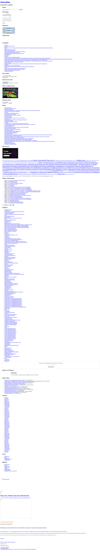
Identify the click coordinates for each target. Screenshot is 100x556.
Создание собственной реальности (11, 317)
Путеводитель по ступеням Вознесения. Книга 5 (13, 302)
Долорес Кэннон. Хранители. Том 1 (51, 161)
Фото (5, 347)
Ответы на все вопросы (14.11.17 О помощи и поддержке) (15, 51)
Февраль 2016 (7, 411)
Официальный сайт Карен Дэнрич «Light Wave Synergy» (15, 69)
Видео (72, 160)
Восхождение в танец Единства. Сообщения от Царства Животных (17, 225)
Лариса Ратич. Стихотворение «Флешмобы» (12, 129)
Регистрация (7, 456)
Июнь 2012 (7, 451)
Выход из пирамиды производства (11, 229)
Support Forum (7, 467)
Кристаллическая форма (9, 264)
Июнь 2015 (7, 418)
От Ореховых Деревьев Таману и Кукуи (12, 113)
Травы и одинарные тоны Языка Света (11, 387)
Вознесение (74, 160)
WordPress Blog (7, 469)
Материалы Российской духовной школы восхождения (14, 274)
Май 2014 (6, 430)
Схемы (6, 67)
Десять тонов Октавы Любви (10, 50)
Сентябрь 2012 (7, 449)
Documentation (7, 464)
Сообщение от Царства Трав (10, 320)
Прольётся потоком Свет (9, 142)
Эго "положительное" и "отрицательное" (12, 356)
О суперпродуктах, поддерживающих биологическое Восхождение (16, 123)
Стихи (6, 325)
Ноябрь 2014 (7, 424)
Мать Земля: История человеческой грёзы (12, 52)
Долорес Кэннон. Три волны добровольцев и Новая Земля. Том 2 (16, 242)
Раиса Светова (7, 308)
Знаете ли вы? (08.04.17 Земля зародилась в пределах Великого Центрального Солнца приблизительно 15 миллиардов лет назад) (28, 58)
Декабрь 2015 (7, 413)
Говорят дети (7, 232)
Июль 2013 (6, 439)
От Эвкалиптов (7, 118)
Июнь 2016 (7, 407)
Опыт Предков (7, 288)
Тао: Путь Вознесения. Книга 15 (10, 333)
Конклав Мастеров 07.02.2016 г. (10, 49)
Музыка (6, 277)
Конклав (6, 263)
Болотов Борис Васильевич (9, 216)
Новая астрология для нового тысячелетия (17, 193)
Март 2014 (6, 432)
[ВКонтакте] (10, 205)
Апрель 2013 (7, 442)
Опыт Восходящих (48, 170)
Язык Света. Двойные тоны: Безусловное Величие (14, 495)
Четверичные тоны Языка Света (10, 353)
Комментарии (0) (27, 497)
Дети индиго (7, 235)
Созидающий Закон (8, 318)
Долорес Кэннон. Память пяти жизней (11, 240)
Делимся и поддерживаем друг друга (11, 234)
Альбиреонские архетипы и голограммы (26, 160)
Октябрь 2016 (7, 405)
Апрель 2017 (7, 399)
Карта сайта (7, 55)
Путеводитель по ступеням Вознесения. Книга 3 (13, 300)
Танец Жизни (7, 326)
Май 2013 (6, 441)
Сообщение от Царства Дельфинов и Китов (44, 172)
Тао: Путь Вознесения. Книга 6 (10, 336)
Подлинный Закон (8, 62)
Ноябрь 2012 (7, 447)
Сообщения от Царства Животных (82, 172)
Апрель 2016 (7, 409)
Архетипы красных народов (10, 212)
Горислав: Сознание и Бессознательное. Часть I (19, 192)
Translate (10, 103)
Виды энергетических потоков (10, 219)
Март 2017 (6, 400)
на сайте (5, 81)
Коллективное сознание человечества (11, 262)
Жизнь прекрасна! (8, 251)
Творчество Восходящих (9, 340)
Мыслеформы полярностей (9, 278)
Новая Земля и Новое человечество (11, 284)
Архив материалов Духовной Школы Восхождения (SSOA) (15, 68)
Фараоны (6, 346)
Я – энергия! (7, 359)
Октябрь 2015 (7, 415)
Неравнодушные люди (9, 282)
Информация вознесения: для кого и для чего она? (13, 388)
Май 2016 (6, 408)
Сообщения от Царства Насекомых (24, 174)
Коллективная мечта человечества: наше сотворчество (14, 53)
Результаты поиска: (5, 9)
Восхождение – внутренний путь (10, 114)
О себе (6, 48)
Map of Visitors (5, 77)
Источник (2, 538)
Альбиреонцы (7, 210)
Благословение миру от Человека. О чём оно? (13, 115)
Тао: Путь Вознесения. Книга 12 (10, 331)
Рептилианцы (7, 310)
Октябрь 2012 (7, 448)
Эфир (6, 358)
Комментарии (33, 549)
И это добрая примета (8, 254)
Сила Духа (6, 313)
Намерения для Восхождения (10, 279)
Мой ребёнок (5, 2)
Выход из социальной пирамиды (17, 183)
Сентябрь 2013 (7, 437)
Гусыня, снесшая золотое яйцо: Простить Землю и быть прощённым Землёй (18, 139)
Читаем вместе (7, 355)
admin (6, 180)
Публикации (28, 549)
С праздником (48, 174)
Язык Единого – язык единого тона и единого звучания (14, 380)
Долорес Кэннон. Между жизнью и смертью (12, 238)
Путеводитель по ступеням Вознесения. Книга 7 (13, 304)
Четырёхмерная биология (9, 354)
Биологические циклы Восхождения (16, 202)
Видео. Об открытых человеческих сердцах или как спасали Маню (16, 127)
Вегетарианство (7, 217)
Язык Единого (56, 174)
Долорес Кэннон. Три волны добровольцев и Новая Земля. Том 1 (36, 161)
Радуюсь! (6, 112)
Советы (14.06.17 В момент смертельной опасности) (14, 61)
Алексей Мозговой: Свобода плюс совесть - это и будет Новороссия (11, 160)
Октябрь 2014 (7, 425)
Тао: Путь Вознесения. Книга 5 (10, 335)
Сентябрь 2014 (7, 426)
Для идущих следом (8, 107)
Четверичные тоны (8, 352)
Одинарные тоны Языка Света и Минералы (12, 386)
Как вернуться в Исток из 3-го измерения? (12, 111)
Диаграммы (7, 236)
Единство (89, 161)
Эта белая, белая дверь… (9, 126)
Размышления (28, 172)
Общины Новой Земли (9, 285)
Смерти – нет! (7, 316)
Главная (6, 46)
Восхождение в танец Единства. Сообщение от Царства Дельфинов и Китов (18, 224)
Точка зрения (7, 341)
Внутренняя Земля (8, 220)
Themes (6, 468)
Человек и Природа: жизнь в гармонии (11, 351)
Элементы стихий (8, 357)
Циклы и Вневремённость (9, 350)
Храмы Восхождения (8, 349)
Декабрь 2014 (7, 423)
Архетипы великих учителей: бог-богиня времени (62, 160)
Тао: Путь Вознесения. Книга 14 (10, 332)
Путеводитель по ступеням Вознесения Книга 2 (79, 170)
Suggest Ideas (7, 466)
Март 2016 (6, 410)
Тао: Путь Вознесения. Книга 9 (10, 338)
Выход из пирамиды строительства (11, 230)
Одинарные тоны (8, 286)
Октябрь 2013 (7, 436)
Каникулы (6, 260)
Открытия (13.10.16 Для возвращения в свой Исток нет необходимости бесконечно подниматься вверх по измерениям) (26, 63)
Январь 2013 (7, 445)
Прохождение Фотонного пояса (10, 108)
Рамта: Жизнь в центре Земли (10, 143)
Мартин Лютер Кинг (8, 272)
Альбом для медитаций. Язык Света (43, 160)
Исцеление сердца (8, 259)
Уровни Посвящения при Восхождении (12, 345)
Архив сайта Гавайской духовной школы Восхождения (14, 214)
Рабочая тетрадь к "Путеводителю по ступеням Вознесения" (15, 306)
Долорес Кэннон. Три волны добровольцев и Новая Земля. (15, 241)
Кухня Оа (6, 267)
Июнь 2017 (7, 397)
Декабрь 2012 (7, 446)
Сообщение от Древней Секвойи (10, 144)
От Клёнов (6, 122)
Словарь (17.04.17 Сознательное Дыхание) (12, 57)
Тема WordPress (3, 549)
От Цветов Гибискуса (8, 133)
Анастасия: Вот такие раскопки (10, 128)
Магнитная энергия (8, 270)
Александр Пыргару (8, 209)
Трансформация (7, 343)
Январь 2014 (7, 434)
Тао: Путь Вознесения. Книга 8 (10, 337)
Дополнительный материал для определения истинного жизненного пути (66, 161)
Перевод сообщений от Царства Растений (12, 70)
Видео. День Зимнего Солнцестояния (11, 131)
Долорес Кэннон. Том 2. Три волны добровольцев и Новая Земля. (16, 161)
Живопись (6, 250)
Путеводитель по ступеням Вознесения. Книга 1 (13, 298)
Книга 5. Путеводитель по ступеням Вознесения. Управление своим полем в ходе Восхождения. (66, 162)
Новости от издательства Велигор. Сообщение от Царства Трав (16, 119)
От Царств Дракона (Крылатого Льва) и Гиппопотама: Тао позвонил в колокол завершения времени (22, 110)
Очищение (6, 64)
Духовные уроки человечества (82, 161)
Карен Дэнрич (7, 261)
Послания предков (8, 294)
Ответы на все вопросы (9, 289)
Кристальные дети (8, 265)
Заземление (7, 252)
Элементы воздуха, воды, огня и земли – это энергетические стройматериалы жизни (25, 190)
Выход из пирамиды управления (10, 231)
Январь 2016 (7, 412)
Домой (6, 244)
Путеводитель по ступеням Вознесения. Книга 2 (13, 299)
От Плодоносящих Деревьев (10, 125)
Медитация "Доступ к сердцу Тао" (11, 470)
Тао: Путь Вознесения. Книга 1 (10, 328)
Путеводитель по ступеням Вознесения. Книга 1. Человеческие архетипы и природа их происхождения (23, 381)
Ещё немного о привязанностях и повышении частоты (14, 137)
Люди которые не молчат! (9, 269)
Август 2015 (7, 417)
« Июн (4, 23)
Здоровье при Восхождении (9, 253)
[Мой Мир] (13, 205)
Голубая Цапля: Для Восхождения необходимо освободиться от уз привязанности (19, 138)
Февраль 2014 (7, 433)
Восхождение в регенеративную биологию (12, 223)
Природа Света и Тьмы (9, 297)
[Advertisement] (7, 485)
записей (7, 458)
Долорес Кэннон (8, 237)
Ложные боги (7, 268)
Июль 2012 (6, 450)
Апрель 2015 (7, 420)
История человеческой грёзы (10, 258)
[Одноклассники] (12, 205)
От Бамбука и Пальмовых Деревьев (11, 121)
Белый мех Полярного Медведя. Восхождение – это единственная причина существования (21, 140)
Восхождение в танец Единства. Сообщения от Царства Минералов (17, 226)
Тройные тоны (7, 344)
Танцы (6, 327)
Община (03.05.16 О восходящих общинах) (12, 65)
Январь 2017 (7, 402)
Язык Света (61, 174)
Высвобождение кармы (9, 71)
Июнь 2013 (7, 440)
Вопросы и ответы (8, 222)
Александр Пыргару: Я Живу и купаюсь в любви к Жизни (15, 389)
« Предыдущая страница (4, 547)
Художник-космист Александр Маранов (12, 392)
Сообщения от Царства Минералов (11, 322)
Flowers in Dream (9, 549)
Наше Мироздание (8, 54)
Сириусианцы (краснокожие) (10, 315)
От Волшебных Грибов (9, 120)
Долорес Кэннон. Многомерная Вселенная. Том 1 (13, 239)
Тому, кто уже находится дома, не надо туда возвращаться (15, 117)
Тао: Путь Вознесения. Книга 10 (10, 329)
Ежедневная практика (8, 249)
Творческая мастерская (9, 339)
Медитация (13, 170)
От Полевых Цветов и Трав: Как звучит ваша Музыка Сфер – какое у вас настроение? (20, 124)
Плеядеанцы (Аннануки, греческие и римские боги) (14, 291)
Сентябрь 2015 (7, 416)
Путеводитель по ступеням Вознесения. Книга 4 (13, 301)
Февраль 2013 (7, 444)
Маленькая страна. (8, 271)
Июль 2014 (6, 428)
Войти (6, 457)
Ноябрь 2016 (7, 404)
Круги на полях (7, 266)
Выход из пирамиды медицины (10, 228)
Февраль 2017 (7, 401)
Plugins (6, 465)
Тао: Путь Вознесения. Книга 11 (10, 330)
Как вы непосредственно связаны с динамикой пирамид (25, 162)
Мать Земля (7, 275)
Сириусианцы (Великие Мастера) (11, 314)
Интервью (6, 256)
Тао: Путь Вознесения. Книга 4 (10, 334)
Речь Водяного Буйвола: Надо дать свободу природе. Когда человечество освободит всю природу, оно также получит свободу (27, 136)
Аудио (6, 215)
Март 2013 (6, 443)
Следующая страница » (4, 548)
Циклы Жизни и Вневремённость (11, 132)
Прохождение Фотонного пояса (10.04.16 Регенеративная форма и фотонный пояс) (19, 66)
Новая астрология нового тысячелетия (11, 283)
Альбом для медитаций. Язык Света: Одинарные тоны (14, 211)
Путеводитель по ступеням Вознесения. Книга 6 (13, 303)
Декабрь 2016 (7, 403)
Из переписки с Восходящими (10, 255)
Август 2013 (7, 438)
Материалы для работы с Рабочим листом (12, 273)
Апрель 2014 (7, 431)
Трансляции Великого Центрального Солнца (13, 342)
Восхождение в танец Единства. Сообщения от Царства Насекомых (17, 227)
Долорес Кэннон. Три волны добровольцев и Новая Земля (15, 384)
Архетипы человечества (9, 213)
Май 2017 (6, 398)
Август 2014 (7, 427)
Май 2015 (6, 419)
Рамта (6, 309)
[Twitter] (11, 205)
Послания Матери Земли (57, 170)
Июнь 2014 (7, 429)
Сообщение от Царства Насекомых (66, 172)
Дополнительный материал (9, 245)
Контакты (6, 56)
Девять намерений (87, 160)
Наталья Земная (7, 280)
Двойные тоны (80, 160)
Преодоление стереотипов (9, 296)
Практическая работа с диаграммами (11, 383)
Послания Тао (7, 295)
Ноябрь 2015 (7, 414)
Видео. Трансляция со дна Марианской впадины (13, 135)
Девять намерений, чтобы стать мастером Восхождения (14, 382)
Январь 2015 (7, 422)
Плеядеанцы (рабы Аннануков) (10, 292)
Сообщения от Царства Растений (38, 174)
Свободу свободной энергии (10, 312)
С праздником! (7, 311)
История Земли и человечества (10, 257)
